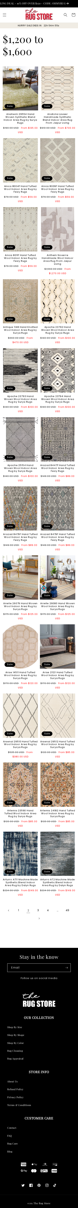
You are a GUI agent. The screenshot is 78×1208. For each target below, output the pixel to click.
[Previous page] (9, 910)
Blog (9, 1151)
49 (67, 910)
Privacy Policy (15, 1097)
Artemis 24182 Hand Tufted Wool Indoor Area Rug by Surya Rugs (57, 813)
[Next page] (39, 918)
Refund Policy (15, 1089)
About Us (12, 1081)
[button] (5, 15)
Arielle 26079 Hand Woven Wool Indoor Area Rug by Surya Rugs (20, 606)
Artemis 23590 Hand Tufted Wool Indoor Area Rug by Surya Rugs (20, 813)
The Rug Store (42, 1203)
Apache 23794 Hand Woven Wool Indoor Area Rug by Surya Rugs (57, 399)
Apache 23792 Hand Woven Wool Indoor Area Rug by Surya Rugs (57, 330)
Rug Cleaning (15, 1050)
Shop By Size (14, 1027)
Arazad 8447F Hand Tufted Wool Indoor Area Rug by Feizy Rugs (57, 468)
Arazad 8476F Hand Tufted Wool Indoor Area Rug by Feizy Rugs (20, 537)
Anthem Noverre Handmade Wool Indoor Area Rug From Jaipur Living (57, 259)
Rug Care (12, 1143)
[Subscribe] (67, 967)
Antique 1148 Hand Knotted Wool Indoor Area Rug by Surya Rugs (20, 330)
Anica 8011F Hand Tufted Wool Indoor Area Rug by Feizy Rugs (20, 258)
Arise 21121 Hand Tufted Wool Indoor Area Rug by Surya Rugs (57, 675)
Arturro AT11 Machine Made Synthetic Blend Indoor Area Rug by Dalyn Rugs (20, 882)
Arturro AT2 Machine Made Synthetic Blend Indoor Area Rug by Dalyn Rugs (57, 882)
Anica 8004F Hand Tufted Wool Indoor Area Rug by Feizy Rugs (20, 189)
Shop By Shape (15, 1034)
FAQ (9, 1135)
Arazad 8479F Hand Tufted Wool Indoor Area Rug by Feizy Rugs (57, 537)
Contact (11, 1127)
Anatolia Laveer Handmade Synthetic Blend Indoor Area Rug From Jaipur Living (57, 118)
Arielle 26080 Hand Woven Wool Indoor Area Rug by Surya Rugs (57, 606)
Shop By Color (15, 1042)
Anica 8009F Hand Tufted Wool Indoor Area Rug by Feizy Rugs (57, 189)
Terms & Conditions (19, 1105)
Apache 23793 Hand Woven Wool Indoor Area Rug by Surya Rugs (20, 399)
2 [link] (28, 910)
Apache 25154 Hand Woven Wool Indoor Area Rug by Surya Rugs (20, 468)
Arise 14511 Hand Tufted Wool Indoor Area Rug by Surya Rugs (20, 675)
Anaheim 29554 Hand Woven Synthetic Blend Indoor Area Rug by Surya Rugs (20, 118)
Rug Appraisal (15, 1058)
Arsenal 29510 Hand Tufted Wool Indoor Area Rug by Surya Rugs (20, 744)
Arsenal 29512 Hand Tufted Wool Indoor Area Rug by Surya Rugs (57, 744)
